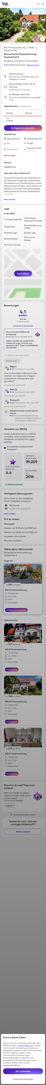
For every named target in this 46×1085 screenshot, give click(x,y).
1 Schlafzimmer (13, 705)
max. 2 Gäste (12, 708)
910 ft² (10, 659)
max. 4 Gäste (12, 596)
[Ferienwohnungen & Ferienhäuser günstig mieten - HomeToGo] (5, 4)
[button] (42, 38)
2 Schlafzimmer (13, 593)
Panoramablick (13, 602)
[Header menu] (43, 4)
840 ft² (10, 599)
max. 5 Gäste (12, 656)
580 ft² (10, 711)
